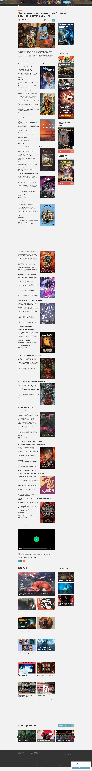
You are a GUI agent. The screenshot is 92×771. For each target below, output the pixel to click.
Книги (21, 10)
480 (53, 546)
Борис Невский (23, 19)
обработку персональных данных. (80, 764)
